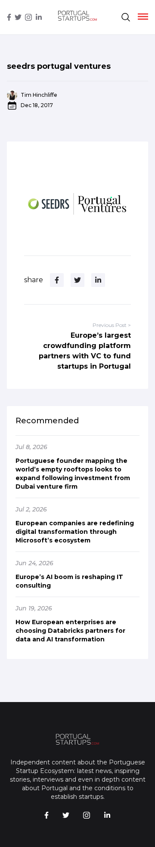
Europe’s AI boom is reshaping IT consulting (69, 581)
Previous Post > (112, 325)
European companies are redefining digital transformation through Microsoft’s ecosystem (75, 531)
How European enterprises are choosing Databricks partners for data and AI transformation (70, 630)
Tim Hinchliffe (39, 95)
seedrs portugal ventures (59, 66)
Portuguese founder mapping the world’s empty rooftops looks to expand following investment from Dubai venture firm (73, 473)
